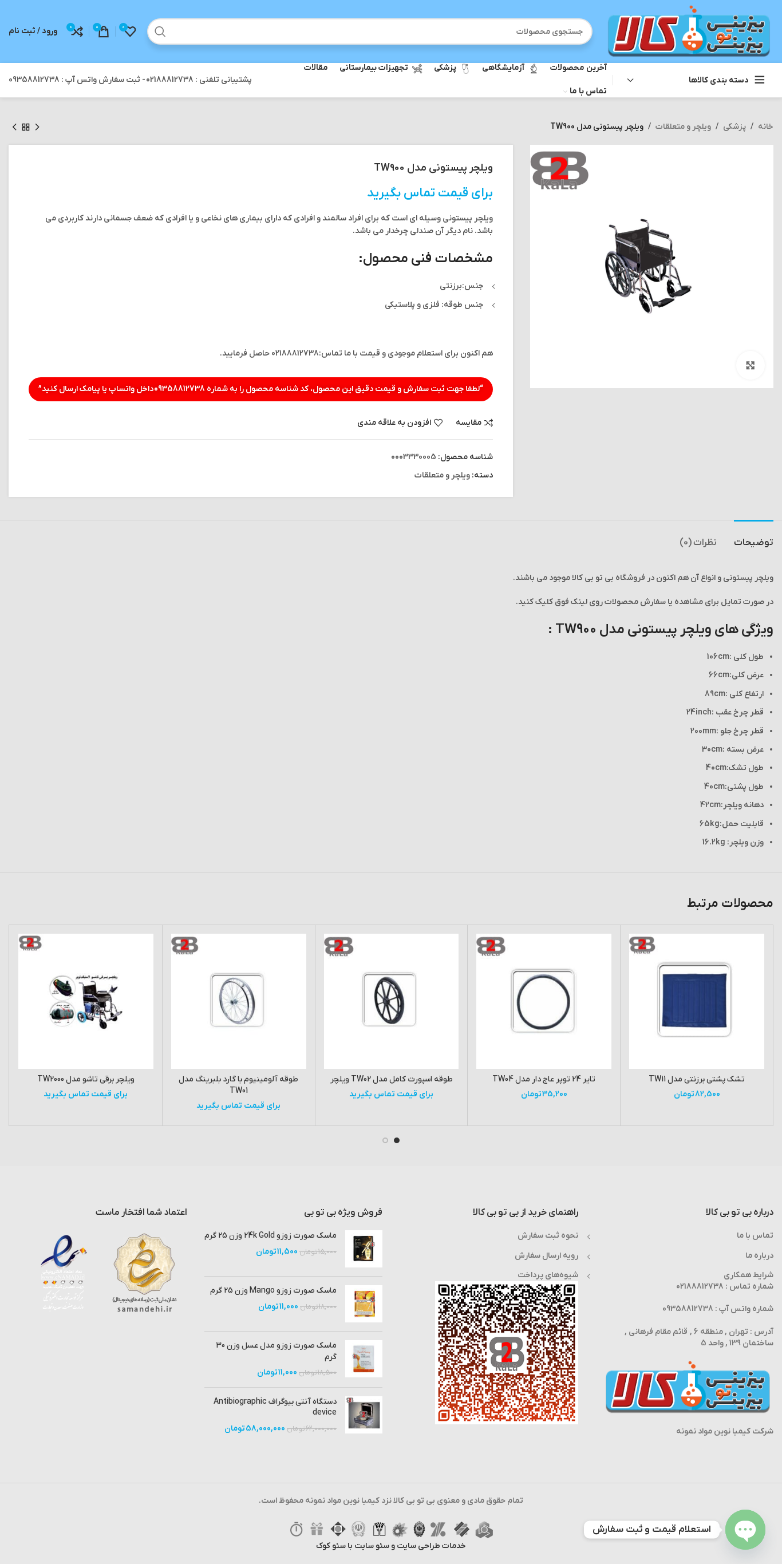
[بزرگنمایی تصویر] (750, 365)
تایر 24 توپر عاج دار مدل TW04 (543, 1079)
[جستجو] (160, 31)
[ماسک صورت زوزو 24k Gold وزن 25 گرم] (363, 1248)
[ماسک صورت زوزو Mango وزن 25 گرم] (363, 1303)
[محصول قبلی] (37, 127)
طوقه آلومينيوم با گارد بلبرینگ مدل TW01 (238, 1085)
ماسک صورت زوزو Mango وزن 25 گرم (273, 1290)
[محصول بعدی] (14, 127)
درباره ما (759, 1255)
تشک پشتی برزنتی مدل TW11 (697, 1079)
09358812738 (179, 389)
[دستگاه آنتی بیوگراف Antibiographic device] (363, 1415)
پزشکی (734, 126)
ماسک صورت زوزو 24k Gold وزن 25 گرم (270, 1235)
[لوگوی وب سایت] (688, 31)
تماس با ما (755, 1235)
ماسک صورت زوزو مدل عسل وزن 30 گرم (276, 1351)
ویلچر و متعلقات (683, 126)
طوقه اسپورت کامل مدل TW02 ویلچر (391, 1079)
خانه (765, 126)
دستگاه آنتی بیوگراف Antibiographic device (275, 1407)
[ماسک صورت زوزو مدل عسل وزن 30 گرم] (363, 1359)
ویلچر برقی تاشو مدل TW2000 (86, 1079)
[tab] (753, 537)
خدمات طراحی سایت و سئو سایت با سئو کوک (391, 1546)
